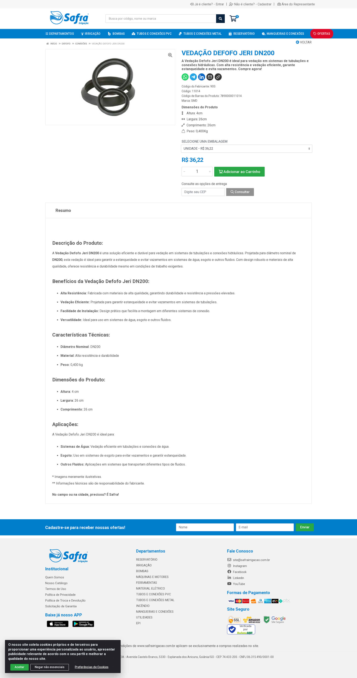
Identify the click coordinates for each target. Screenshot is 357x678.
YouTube (238, 584)
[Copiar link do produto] (218, 76)
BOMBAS (142, 571)
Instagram (239, 566)
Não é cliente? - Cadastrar (252, 4)
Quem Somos (54, 577)
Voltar (305, 42)
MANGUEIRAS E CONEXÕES (155, 612)
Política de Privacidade (60, 595)
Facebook (239, 572)
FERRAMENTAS (146, 583)
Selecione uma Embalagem (204, 141)
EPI (138, 623)
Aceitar (19, 667)
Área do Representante (298, 4)
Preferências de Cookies (91, 667)
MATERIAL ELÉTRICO (150, 588)
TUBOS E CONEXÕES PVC (153, 594)
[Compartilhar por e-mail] (209, 76)
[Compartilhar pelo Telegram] (193, 76)
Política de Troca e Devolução (65, 600)
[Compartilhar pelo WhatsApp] (185, 76)
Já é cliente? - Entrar (209, 4)
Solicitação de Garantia (61, 606)
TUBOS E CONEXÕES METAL (155, 600)
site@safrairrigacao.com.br (251, 560)
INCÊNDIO (143, 606)
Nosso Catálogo (56, 583)
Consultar (242, 192)
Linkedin (238, 578)
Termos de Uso (55, 589)
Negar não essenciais (49, 667)
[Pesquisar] (220, 18)
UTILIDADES (144, 617)
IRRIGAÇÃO (144, 565)
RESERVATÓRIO (146, 559)
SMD (194, 100)
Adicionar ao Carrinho (241, 172)
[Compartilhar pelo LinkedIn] (201, 76)
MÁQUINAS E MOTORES (152, 577)
